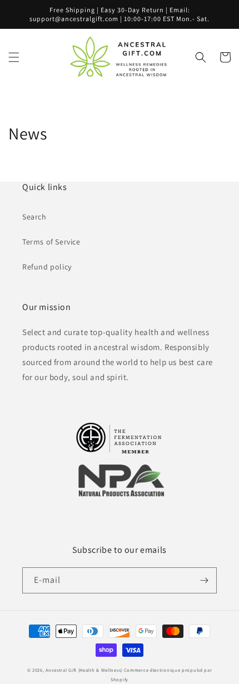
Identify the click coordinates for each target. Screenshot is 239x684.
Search (34, 217)
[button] (14, 57)
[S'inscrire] (204, 580)
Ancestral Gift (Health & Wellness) (84, 670)
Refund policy (47, 267)
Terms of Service (51, 242)
